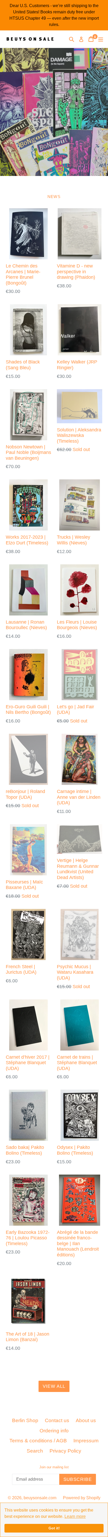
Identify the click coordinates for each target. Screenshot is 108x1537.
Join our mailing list (54, 1467)
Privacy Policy (65, 1451)
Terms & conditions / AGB (38, 1440)
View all (54, 1386)
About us (86, 1420)
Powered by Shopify (81, 1498)
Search (35, 1451)
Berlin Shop (25, 1420)
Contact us (57, 1420)
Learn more (75, 1516)
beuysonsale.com (40, 1498)
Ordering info (54, 1430)
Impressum (86, 1440)
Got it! (54, 1528)
